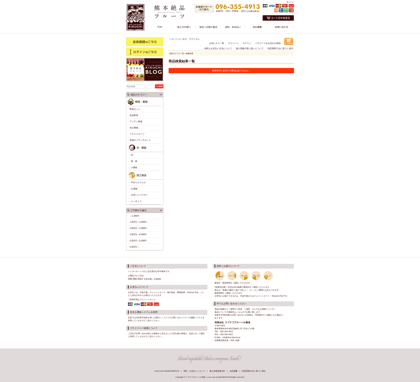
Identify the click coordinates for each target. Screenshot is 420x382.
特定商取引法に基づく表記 (254, 371)
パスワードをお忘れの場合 (268, 43)
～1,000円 (134, 216)
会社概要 (234, 371)
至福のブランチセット (140, 140)
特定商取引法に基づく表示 (280, 48)
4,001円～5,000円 (138, 240)
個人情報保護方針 (217, 371)
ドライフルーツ (137, 134)
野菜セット (135, 109)
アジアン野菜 (136, 121)
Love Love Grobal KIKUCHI (167, 371)
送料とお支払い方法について (218, 48)
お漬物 (134, 188)
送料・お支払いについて (194, 371)
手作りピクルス (138, 182)
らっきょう (136, 201)
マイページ (233, 43)
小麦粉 (134, 167)
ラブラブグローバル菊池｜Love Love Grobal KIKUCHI (207, 377)
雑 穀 (134, 161)
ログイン (247, 43)
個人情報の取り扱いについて (250, 48)
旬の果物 (134, 128)
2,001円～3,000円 (138, 228)
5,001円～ (134, 247)
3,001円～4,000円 (138, 234)
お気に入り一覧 (216, 43)
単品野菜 (134, 115)
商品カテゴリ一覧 (176, 53)
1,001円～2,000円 (138, 222)
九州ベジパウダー (139, 195)
